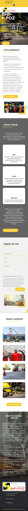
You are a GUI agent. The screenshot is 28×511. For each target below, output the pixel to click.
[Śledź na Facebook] (14, 5)
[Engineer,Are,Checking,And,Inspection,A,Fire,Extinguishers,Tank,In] (14, 360)
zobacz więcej (10, 96)
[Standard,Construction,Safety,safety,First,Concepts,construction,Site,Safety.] (14, 397)
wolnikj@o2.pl (8, 3)
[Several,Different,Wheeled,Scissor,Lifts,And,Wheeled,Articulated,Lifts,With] (14, 342)
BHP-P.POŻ (8, 16)
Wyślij (20, 289)
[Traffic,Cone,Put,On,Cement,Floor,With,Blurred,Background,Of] (14, 379)
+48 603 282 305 (9, 1)
